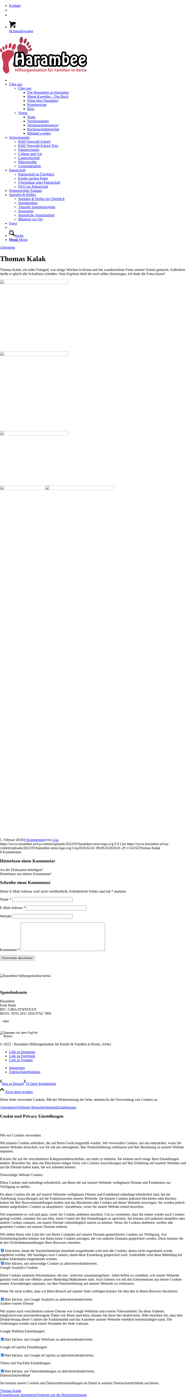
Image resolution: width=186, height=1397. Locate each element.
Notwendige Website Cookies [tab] (21, 1175)
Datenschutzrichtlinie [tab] (15, 1375)
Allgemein (7, 247)
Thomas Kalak (10, 1391)
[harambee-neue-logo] (43, 72)
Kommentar (10, 950)
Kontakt (15, 6)
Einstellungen (66, 1107)
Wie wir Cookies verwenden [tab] (20, 1135)
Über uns (24, 88)
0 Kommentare (34, 840)
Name (5, 899)
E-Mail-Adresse (12, 908)
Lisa (55, 840)
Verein (22, 113)
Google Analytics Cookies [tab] (19, 1267)
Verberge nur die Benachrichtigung (62, 1395)
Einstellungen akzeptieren (18, 1395)
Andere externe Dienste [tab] (17, 1303)
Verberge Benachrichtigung (37, 1107)
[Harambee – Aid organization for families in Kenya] (9, 227)
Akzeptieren (8, 1107)
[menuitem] (97, 6)
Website (5, 916)
